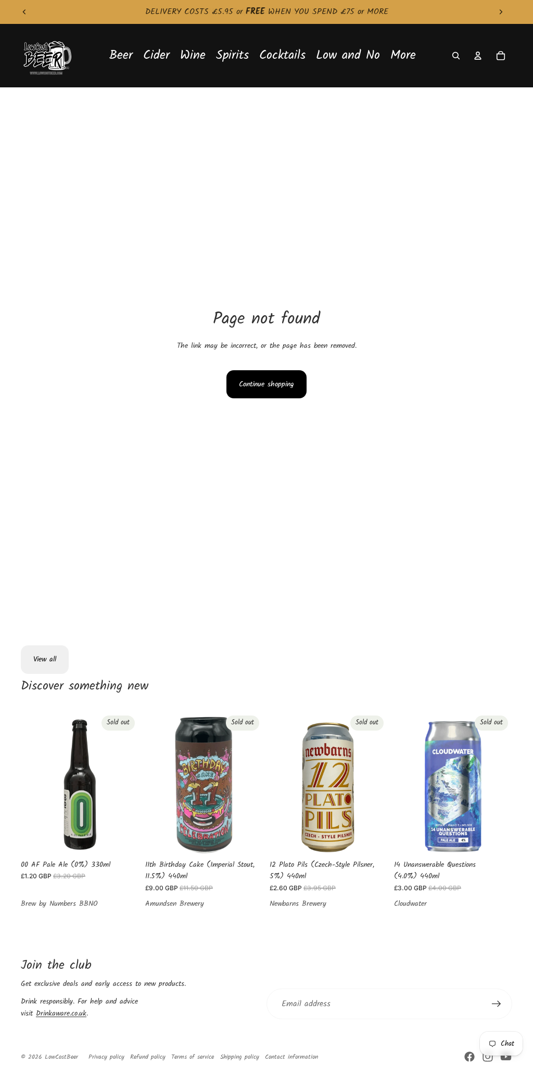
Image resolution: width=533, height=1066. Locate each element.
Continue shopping (266, 384)
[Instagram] (487, 1056)
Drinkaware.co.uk (61, 1013)
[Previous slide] (24, 12)
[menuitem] (403, 56)
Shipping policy (239, 1057)
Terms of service (192, 1057)
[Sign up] (496, 1004)
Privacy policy (106, 1057)
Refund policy (148, 1057)
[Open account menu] (477, 55)
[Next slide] (500, 12)
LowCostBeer (61, 1057)
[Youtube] (506, 1056)
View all (44, 659)
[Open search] (456, 55)
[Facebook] (469, 1056)
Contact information (291, 1057)
